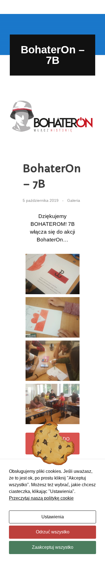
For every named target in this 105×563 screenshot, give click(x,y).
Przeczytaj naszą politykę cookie (41, 498)
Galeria (73, 200)
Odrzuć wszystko (52, 532)
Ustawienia (52, 516)
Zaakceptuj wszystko (52, 547)
